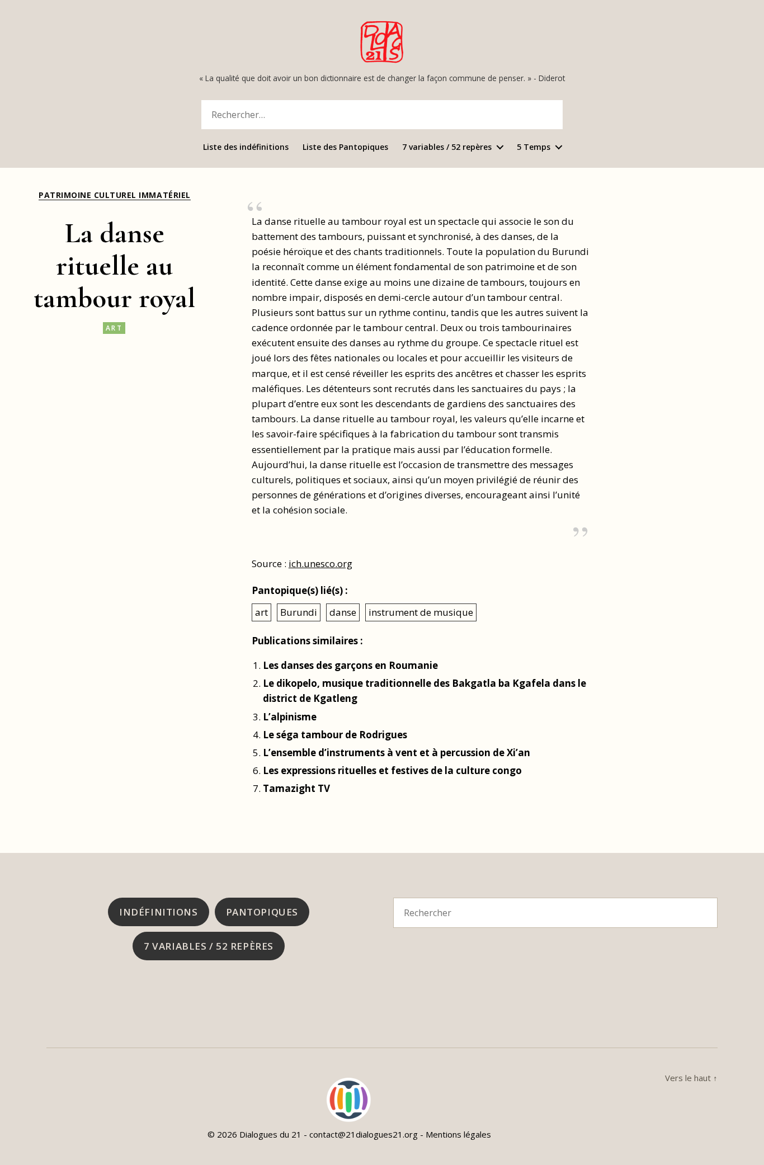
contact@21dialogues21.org (363, 1134)
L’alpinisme (290, 716)
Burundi (298, 612)
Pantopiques (262, 911)
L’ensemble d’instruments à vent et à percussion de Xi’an (396, 752)
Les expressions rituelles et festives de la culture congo (392, 770)
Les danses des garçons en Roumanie (350, 665)
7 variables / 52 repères (447, 147)
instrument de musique (421, 612)
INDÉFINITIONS (158, 911)
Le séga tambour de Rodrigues (335, 734)
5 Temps (533, 147)
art (114, 328)
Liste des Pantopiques (345, 147)
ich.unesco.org (320, 563)
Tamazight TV (296, 788)
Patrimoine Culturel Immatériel (114, 195)
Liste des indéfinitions (246, 147)
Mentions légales (458, 1134)
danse (342, 612)
